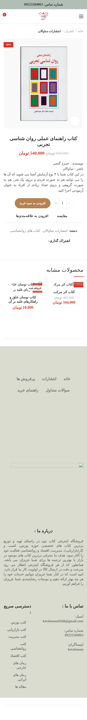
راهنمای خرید (27, 390)
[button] (78, 282)
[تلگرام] (20, 241)
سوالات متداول (58, 390)
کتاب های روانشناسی (25, 230)
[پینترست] (32, 241)
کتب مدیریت (17, 636)
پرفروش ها (26, 379)
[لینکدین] (26, 241)
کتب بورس (18, 622)
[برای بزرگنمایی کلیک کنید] (75, 121)
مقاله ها (20, 687)
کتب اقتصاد (18, 656)
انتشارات (49, 379)
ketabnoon (75, 649)
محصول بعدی (6, 31)
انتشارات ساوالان (49, 31)
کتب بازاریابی (16, 629)
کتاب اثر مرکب (64, 292)
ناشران (69, 31)
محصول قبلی (15, 31)
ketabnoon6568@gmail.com (63, 621)
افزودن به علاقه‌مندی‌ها (32, 216)
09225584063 (33, 4)
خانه (80, 31)
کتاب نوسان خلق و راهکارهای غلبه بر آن (23, 299)
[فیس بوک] (44, 241)
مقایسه (62, 216)
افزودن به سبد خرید (33, 203)
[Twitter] (38, 241)
